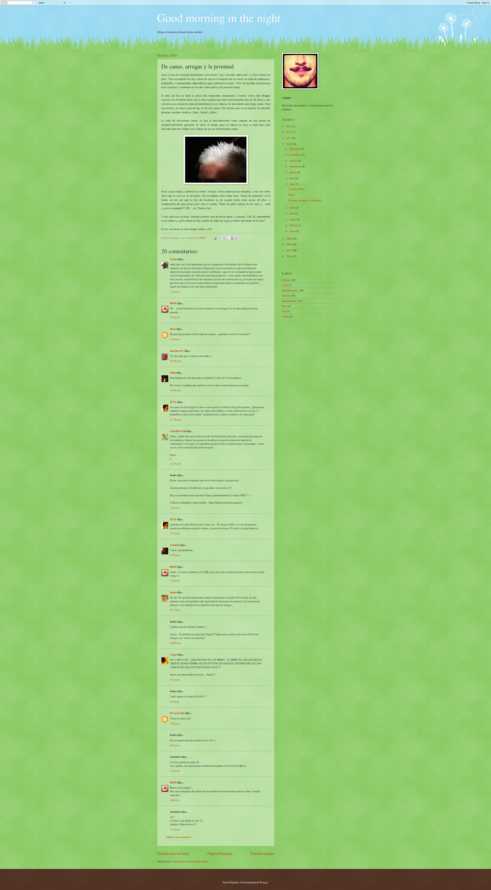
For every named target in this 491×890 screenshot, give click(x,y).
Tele (284, 311)
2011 (289, 138)
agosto (293, 172)
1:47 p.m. (175, 829)
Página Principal (219, 853)
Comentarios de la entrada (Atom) (190, 861)
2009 (289, 238)
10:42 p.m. (175, 390)
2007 (289, 250)
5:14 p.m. (175, 339)
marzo (293, 219)
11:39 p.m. (175, 419)
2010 (289, 144)
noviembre (295, 154)
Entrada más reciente (173, 853)
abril (292, 213)
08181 (173, 303)
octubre (293, 160)
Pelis (284, 306)
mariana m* (177, 351)
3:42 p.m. (175, 508)
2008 (289, 244)
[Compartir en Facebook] (232, 238)
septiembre (295, 166)
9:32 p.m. (175, 580)
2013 (289, 126)
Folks (173, 373)
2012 (289, 132)
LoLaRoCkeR (178, 431)
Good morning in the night (219, 17)
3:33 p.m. (175, 291)
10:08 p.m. (175, 361)
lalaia (173, 592)
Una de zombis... (297, 189)
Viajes (285, 316)
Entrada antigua (262, 853)
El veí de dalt (177, 713)
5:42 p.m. (175, 723)
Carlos (173, 259)
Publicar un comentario (178, 837)
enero (292, 231)
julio (292, 178)
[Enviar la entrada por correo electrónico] (214, 238)
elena (173, 329)
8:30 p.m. (175, 701)
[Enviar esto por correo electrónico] (221, 238)
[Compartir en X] (229, 238)
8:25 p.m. (175, 679)
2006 (289, 256)
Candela (175, 545)
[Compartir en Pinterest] (236, 238)
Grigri (173, 655)
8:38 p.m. (175, 555)
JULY (173, 402)
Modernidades (289, 301)
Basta (291, 194)
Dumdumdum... (290, 290)
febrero (293, 225)
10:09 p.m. (175, 643)
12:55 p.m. (175, 463)
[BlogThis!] (225, 238)
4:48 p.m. (175, 800)
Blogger (264, 882)
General (286, 295)
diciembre (295, 148)
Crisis (285, 285)
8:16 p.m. (175, 745)
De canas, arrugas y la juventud (304, 200)
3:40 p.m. (175, 317)
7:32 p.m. (175, 533)
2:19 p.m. (175, 770)
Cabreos (286, 280)
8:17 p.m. (175, 610)
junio (292, 184)
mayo (292, 207)
